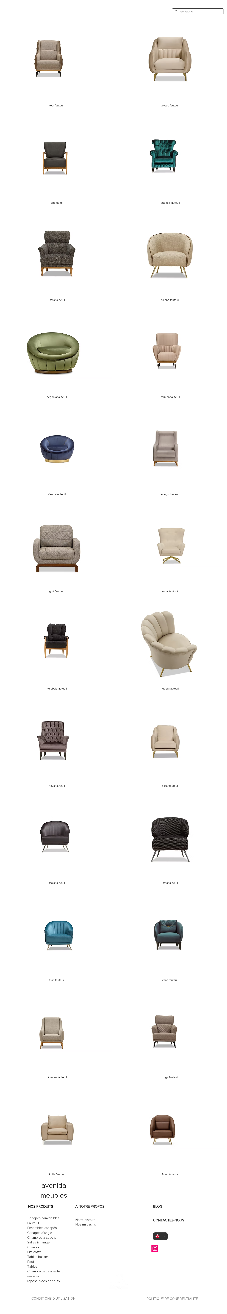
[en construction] (117, 1308)
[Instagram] (154, 1248)
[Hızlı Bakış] (57, 59)
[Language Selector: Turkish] (160, 1236)
